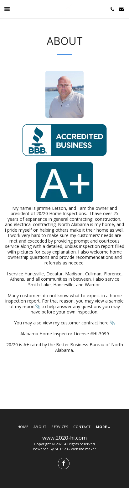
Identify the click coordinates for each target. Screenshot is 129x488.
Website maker (83, 448)
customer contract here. (85, 323)
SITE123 (61, 448)
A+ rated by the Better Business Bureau (63, 345)
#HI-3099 (99, 334)
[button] (7, 8)
